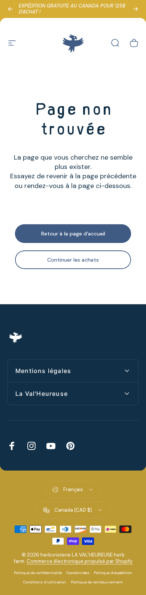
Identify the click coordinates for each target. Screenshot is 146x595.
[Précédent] (10, 9)
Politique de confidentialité (38, 572)
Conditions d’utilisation (44, 582)
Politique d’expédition (113, 572)
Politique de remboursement (97, 582)
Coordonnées (77, 572)
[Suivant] (135, 9)
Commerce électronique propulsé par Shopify (80, 561)
